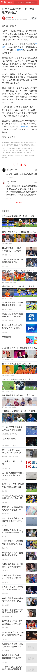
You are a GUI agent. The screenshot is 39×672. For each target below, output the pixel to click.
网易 (3, 2)
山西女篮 (24, 126)
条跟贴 (19, 202)
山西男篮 (19, 50)
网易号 (10, 2)
